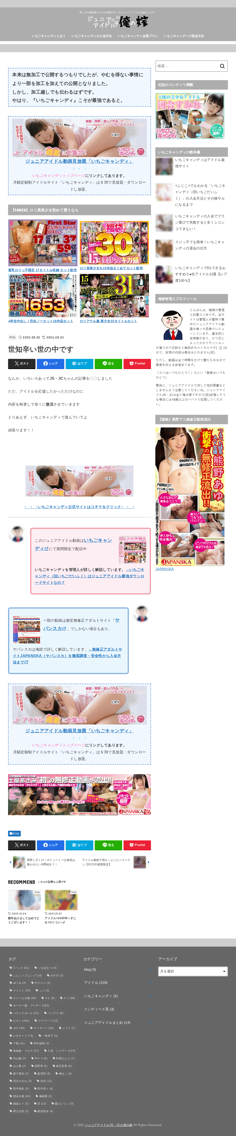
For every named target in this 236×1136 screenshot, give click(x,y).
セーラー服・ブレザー (31, 1005)
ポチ (19, 1028)
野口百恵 (21, 1111)
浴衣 (46, 1081)
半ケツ (41, 1058)
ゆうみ (19, 983)
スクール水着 (24, 998)
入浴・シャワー (61, 1050)
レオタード (23, 1035)
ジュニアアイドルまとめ (107, 1022)
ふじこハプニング (27, 975)
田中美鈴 (21, 1088)
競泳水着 (22, 1096)
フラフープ (48, 1020)
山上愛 (19, 1066)
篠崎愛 (45, 1096)
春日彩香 (64, 1066)
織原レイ (21, 1103)
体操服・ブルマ (26, 1050)
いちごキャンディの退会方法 (184, 36)
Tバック (21, 967)
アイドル (96, 983)
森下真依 (21, 1073)
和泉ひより (65, 1058)
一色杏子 (50, 1035)
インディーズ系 (99, 1009)
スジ (69, 998)
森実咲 (43, 1073)
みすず (56, 975)
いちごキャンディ (101, 996)
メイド (68, 1028)
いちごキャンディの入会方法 (92, 36)
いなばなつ (47, 967)
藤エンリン (64, 1103)
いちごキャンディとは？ (49, 36)
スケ (50, 998)
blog (12, 337)
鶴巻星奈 (45, 1111)
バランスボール (26, 1013)
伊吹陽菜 (41, 1043)
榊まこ (65, 1073)
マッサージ (43, 1028)
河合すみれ (22, 1081)
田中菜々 (45, 1088)
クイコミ (22, 990)
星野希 (41, 1066)
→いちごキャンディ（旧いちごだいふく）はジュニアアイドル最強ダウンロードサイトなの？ (89, 576)
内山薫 (19, 1058)
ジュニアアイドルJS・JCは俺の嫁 (109, 1125)
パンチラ (55, 1013)
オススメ (42, 983)
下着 (19, 1043)
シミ (44, 990)
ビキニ (21, 1020)
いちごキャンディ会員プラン (138, 36)
